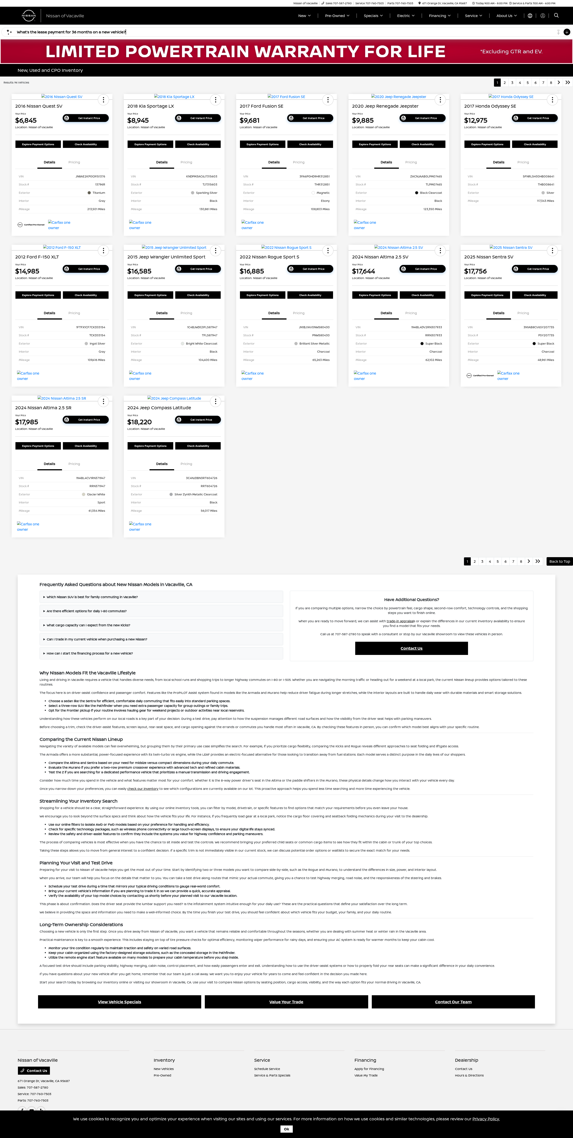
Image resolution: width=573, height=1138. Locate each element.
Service (262, 1060)
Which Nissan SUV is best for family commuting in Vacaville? (92, 597)
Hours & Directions (469, 1075)
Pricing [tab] (74, 162)
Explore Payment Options (38, 144)
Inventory (164, 1060)
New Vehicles (164, 1069)
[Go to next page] (559, 82)
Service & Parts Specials (272, 1075)
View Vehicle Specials (119, 1001)
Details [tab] (49, 162)
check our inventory (142, 788)
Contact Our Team (453, 1001)
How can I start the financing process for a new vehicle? (90, 653)
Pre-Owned (162, 1075)
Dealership (466, 1060)
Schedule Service (267, 1069)
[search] (556, 16)
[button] (103, 99)
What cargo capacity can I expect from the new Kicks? (88, 625)
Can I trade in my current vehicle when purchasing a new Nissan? (97, 639)
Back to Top (559, 561)
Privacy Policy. (486, 1118)
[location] (420, 3)
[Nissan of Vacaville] (56, 15)
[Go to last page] (568, 82)
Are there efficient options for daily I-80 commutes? (87, 611)
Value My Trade (366, 1075)
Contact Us (412, 648)
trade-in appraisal (400, 621)
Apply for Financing (369, 1069)
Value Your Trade (286, 1001)
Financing (365, 1060)
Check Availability (86, 144)
